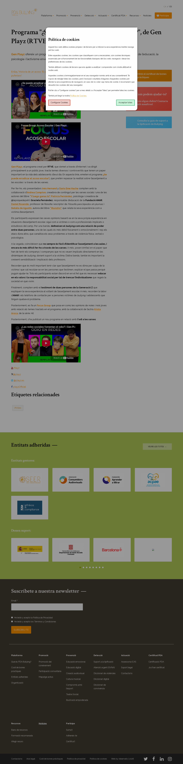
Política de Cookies (78, 96)
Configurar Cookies (59, 102)
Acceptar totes (125, 102)
